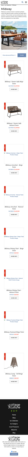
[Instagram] (14, 411)
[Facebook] (11, 411)
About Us (14, 430)
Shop (14, 418)
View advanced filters (9, 55)
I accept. (14, 451)
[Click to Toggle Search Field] (22, 2)
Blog (14, 433)
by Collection (14, 421)
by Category (14, 424)
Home (14, 415)
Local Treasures (14, 427)
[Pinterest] (16, 411)
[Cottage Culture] (14, 406)
